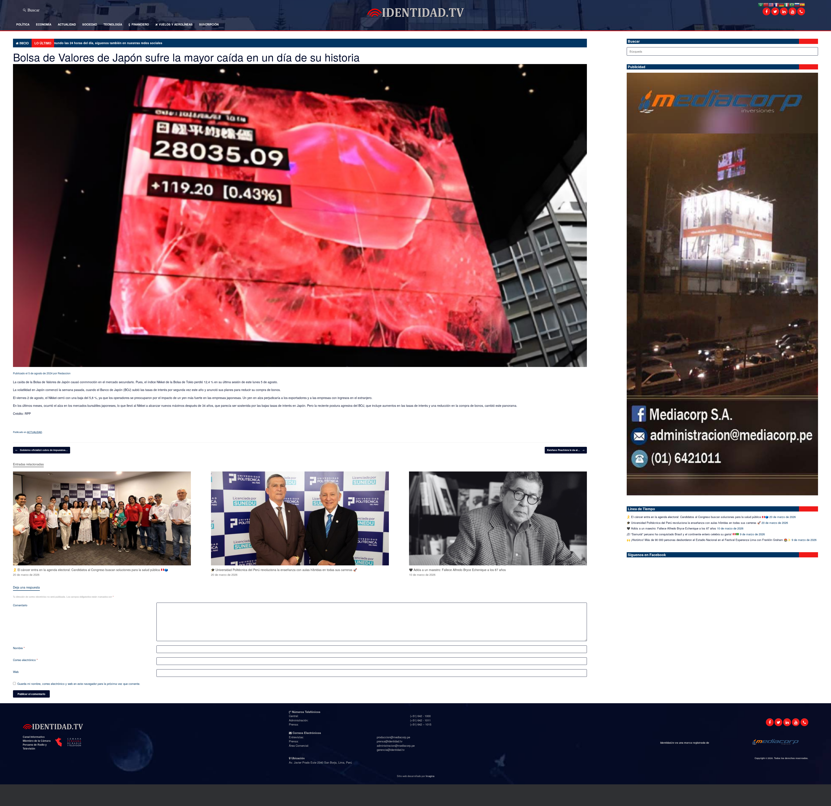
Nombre (19, 648)
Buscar (33, 9)
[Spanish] (802, 4)
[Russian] (797, 4)
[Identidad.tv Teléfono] (804, 722)
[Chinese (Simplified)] (765, 4)
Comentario (20, 605)
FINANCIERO (140, 24)
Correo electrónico (25, 660)
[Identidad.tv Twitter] (778, 722)
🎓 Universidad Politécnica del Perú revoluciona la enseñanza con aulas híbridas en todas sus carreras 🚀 (694, 523)
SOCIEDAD (89, 24)
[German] (781, 4)
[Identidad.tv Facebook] (770, 722)
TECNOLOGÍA (112, 24)
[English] (771, 4)
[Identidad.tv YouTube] (796, 722)
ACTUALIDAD (67, 24)
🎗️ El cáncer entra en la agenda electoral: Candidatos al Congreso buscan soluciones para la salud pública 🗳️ (697, 517)
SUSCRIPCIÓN (209, 24)
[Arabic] (760, 4)
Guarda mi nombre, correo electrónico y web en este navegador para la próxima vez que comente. (78, 684)
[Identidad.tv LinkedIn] (787, 722)
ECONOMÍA (43, 24)
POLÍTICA (22, 24)
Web (16, 672)
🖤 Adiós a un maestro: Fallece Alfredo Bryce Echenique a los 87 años (671, 528)
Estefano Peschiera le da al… (566, 450)
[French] (776, 4)
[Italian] (786, 4)
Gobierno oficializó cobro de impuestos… (41, 450)
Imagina (430, 776)
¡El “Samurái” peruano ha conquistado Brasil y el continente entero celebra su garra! (680, 534)
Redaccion (64, 373)
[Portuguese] (791, 4)
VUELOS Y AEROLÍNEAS (176, 24)
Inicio (24, 43)
